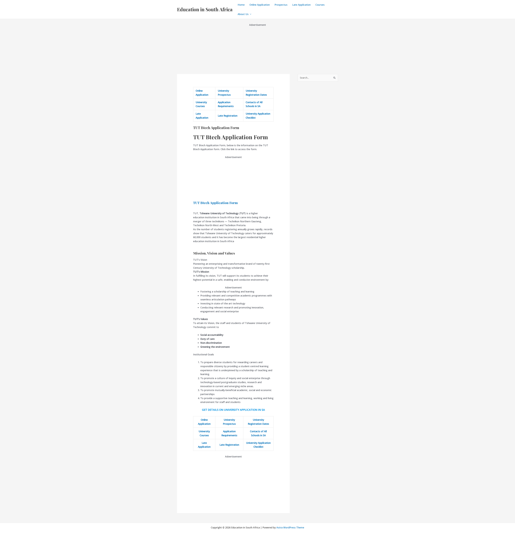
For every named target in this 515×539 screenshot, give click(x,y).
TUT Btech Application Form (215, 202)
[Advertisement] (257, 45)
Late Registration (227, 115)
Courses (320, 4)
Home (241, 4)
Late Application (301, 4)
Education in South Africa (205, 9)
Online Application (259, 4)
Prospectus (281, 4)
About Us (243, 14)
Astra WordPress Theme (290, 527)
